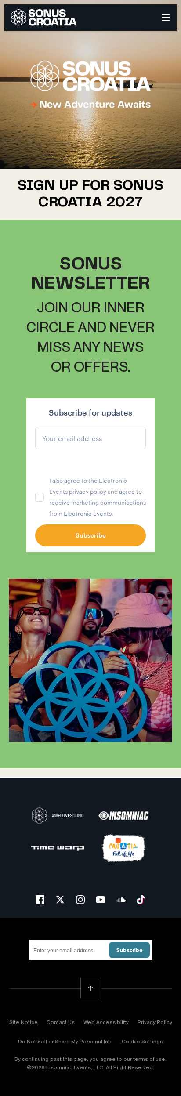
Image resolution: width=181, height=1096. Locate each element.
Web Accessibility (106, 1022)
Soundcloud (121, 899)
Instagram (80, 899)
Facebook (40, 899)
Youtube (100, 899)
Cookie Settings (142, 1041)
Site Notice (23, 1022)
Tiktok (141, 899)
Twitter (60, 899)
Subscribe (129, 950)
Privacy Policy (155, 1022)
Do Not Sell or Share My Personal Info (65, 1041)
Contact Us (61, 1022)
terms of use (149, 1059)
